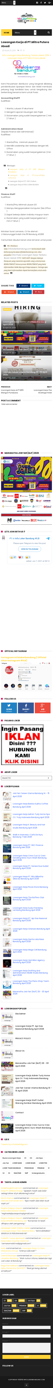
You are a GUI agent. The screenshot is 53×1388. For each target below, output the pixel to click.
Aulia (3, 1248)
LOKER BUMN (30, 1163)
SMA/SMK (17, 1173)
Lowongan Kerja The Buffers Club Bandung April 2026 (28, 909)
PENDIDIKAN (29, 1168)
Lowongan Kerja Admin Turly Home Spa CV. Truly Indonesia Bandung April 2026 (32, 1078)
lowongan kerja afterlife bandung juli (24, 1219)
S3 (9, 1173)
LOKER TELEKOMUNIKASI (12, 1168)
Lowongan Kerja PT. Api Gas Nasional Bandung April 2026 (30, 929)
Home (6, 33)
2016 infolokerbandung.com (32, 1379)
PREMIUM (7, 309)
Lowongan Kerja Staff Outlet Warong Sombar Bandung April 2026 (33, 1101)
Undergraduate (38, 1173)
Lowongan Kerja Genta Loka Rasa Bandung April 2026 (24, 323)
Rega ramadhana (9, 1265)
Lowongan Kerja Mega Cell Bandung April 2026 (29, 961)
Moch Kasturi (7, 1198)
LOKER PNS (43, 1163)
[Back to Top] (26, 1385)
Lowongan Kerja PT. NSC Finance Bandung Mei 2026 (28, 856)
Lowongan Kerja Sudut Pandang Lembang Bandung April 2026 (28, 919)
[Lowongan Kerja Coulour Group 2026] (26, 524)
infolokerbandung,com (19, 248)
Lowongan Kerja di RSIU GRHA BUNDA (24, 184)
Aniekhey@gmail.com (11, 1188)
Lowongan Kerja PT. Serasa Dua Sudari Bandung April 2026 (31, 877)
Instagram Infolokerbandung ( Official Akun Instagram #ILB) (23, 659)
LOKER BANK (17, 1163)
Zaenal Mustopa (8, 1255)
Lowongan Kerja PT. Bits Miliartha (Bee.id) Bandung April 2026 (28, 888)
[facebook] (41, 2)
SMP (26, 1173)
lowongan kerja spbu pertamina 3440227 (25, 1267)
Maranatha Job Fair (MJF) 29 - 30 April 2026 (25, 349)
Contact (19, 1112)
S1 (24, 50)
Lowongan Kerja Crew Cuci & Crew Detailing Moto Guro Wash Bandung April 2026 (29, 868)
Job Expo (39, 1158)
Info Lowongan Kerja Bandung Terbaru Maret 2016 (25, 55)
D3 (21, 50)
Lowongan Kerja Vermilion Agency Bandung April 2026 (29, 971)
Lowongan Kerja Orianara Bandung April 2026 (31, 940)
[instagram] (37, 2)
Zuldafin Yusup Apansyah (13, 1238)
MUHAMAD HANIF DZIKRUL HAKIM (15, 1228)
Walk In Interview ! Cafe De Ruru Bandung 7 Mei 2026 (28, 846)
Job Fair (6, 1163)
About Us (19, 1050)
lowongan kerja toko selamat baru (17, 1231)
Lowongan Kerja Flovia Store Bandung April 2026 (30, 898)
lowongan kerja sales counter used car (26, 1239)
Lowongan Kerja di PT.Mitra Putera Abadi (26, 58)
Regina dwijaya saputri (11, 1208)
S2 (3, 1173)
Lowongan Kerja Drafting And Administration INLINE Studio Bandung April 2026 (30, 983)
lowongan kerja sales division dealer (24, 1209)
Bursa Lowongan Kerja (12, 1158)
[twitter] (45, 2)
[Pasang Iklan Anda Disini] (22, 764)
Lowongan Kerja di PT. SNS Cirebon (23, 181)
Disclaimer (20, 1013)
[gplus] (50, 2)
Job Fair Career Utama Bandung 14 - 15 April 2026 (25, 373)
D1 (25, 1158)
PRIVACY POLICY (23, 1038)
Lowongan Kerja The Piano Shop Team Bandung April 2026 (31, 992)
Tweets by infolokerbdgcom (14, 1144)
